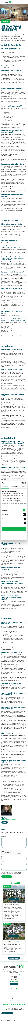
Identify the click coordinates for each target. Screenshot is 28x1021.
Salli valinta (14, 533)
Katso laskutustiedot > (14, 981)
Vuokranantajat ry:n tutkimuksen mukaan (15, 275)
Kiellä (14, 537)
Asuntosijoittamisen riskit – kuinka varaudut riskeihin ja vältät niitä (13, 126)
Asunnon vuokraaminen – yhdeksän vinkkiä (11, 648)
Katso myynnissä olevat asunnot (14, 992)
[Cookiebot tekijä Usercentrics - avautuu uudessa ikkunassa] (20, 483)
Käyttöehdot (14, 998)
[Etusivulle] (7, 2)
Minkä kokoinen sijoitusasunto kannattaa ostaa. (13, 366)
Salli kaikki (14, 529)
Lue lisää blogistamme (14, 958)
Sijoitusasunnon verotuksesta (9, 576)
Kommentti (4, 836)
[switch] (24, 514)
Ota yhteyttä (14, 984)
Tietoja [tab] (23, 486)
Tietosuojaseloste (14, 996)
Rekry (14, 994)
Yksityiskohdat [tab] (14, 486)
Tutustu (4, 822)
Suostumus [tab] (5, 486)
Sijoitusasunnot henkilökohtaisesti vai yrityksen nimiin (13, 463)
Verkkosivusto (4, 867)
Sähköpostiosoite (5, 862)
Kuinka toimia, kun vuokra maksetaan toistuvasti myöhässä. (14, 678)
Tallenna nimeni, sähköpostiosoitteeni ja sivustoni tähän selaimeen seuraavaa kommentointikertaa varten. (13, 873)
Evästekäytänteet (14, 1000)
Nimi (2, 857)
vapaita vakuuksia (17, 159)
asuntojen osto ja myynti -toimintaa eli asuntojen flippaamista (13, 180)
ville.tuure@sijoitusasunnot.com (8, 819)
